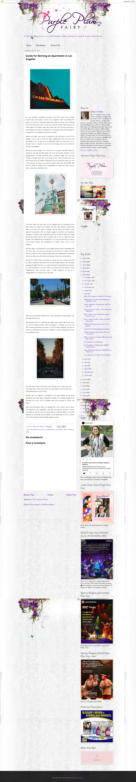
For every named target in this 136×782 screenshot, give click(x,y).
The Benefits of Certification (93, 342)
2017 (84, 389)
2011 (84, 409)
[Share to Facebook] (63, 427)
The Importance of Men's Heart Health (97, 355)
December (88, 277)
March (87, 369)
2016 (84, 392)
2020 (85, 379)
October (88, 284)
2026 (85, 258)
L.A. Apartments (49, 429)
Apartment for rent (37, 429)
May (86, 362)
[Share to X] (61, 427)
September (88, 287)
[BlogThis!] (59, 427)
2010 (85, 412)
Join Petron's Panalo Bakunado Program (97, 329)
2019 (84, 383)
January (87, 375)
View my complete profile (88, 150)
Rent (65, 429)
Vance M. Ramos (97, 112)
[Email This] (58, 427)
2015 (84, 396)
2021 (84, 275)
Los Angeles (59, 429)
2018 (84, 386)
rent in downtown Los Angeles (51, 150)
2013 (84, 402)
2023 (85, 268)
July (86, 294)
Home (28, 45)
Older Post (71, 495)
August (87, 290)
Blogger (80, 778)
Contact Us (55, 45)
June (86, 359)
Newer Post (29, 495)
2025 (85, 262)
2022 (85, 271)
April (86, 366)
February (88, 372)
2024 (85, 265)
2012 (84, 405)
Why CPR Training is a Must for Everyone (97, 296)
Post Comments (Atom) (40, 499)
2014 (84, 399)
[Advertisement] (92, 61)
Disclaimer (41, 45)
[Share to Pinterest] (65, 427)
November (88, 281)
